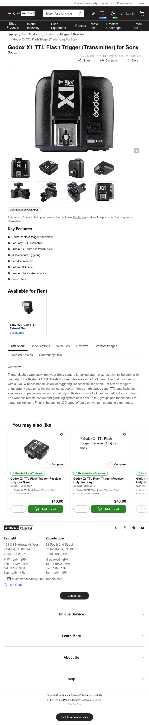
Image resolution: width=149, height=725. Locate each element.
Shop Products (13, 25)
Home (13, 34)
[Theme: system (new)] (113, 13)
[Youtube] (142, 527)
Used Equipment (58, 26)
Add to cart (49, 509)
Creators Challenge (113, 26)
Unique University (32, 26)
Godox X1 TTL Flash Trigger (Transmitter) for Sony (45, 39)
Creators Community (85, 3)
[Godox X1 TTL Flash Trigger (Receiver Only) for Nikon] (37, 449)
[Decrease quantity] (13, 509)
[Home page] (20, 13)
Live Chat (15, 584)
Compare (111, 60)
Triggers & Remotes (72, 34)
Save (135, 60)
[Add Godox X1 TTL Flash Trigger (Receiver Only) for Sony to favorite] (124, 434)
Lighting (50, 34)
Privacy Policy (78, 695)
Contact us (79, 217)
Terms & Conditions (57, 695)
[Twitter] (115, 527)
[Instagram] (124, 527)
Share (87, 60)
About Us (107, 3)
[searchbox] (63, 13)
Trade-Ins (138, 26)
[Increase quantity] (24, 509)
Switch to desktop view (74, 717)
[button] (142, 13)
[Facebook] (133, 527)
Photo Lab (94, 26)
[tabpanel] (74, 382)
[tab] (18, 346)
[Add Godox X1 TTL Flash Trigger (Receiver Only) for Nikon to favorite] (61, 434)
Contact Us (74, 596)
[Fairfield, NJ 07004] (93, 13)
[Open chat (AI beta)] (102, 13)
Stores (140, 3)
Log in (130, 13)
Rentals (80, 25)
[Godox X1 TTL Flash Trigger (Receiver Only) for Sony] (100, 449)
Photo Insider (124, 3)
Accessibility (95, 695)
